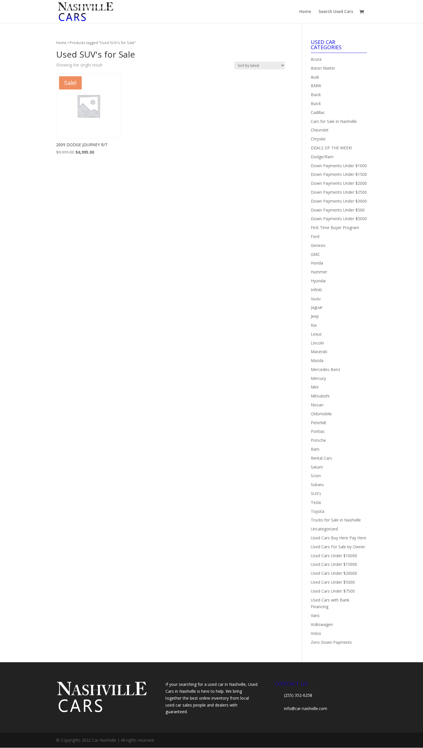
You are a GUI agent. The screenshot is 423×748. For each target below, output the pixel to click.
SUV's (316, 493)
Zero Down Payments (331, 642)
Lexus (316, 334)
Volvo (316, 633)
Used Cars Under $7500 (333, 591)
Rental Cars (321, 458)
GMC (315, 254)
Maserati (319, 351)
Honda (317, 263)
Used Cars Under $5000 (333, 582)
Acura (316, 59)
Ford (315, 236)
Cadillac (318, 112)
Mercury (318, 378)
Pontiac (318, 431)
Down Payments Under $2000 (339, 183)
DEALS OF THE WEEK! (331, 148)
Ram (315, 449)
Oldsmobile (321, 413)
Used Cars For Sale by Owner (338, 546)
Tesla (316, 502)
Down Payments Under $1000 (339, 165)
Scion (316, 475)
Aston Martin (323, 68)
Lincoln (317, 343)
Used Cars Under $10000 (334, 555)
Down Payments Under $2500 (339, 192)
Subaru (317, 484)
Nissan (317, 405)
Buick (316, 94)
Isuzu (316, 298)
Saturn (317, 467)
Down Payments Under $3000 (339, 201)
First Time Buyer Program (335, 227)
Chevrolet (320, 130)
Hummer (319, 272)
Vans (315, 615)
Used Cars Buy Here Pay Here (338, 537)
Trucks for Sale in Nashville (336, 520)
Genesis (318, 245)
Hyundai (318, 280)
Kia (314, 325)
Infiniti (316, 289)
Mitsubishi (320, 396)
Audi (315, 77)
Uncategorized (324, 529)
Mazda (317, 360)
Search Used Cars (336, 11)
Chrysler (318, 139)
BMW (316, 85)
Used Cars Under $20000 (334, 573)
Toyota (317, 511)
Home (305, 11)
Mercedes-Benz (325, 369)
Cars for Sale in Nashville (334, 121)
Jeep (315, 316)
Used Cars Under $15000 (334, 564)
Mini (315, 387)
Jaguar (317, 307)
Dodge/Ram (322, 156)
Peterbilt (318, 422)
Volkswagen (322, 624)
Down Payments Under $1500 (339, 174)
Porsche (318, 440)
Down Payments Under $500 (338, 210)
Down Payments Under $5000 (339, 218)
